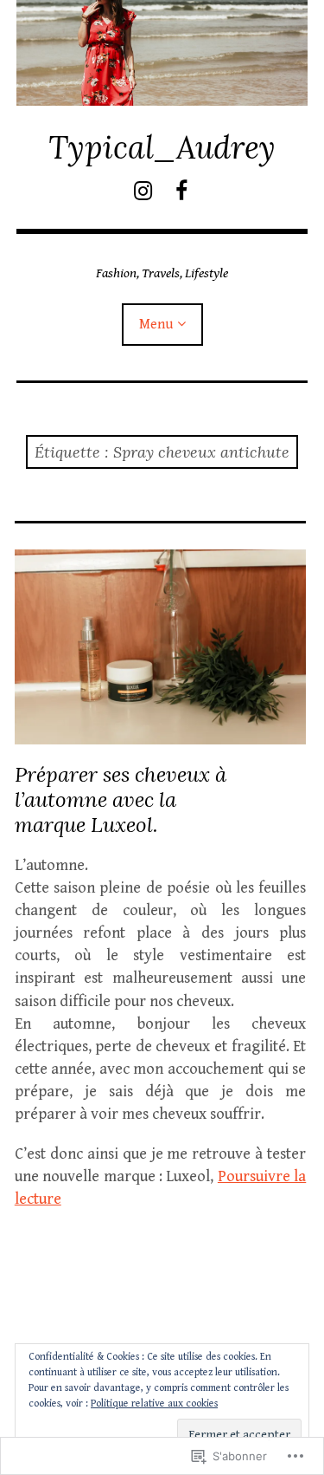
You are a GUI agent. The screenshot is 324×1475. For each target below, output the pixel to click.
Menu (156, 324)
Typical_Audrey (162, 147)
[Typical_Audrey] (162, 53)
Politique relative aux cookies (154, 1403)
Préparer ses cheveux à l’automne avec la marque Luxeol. (120, 799)
